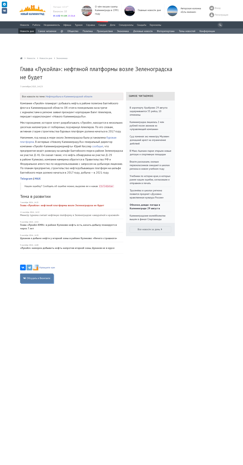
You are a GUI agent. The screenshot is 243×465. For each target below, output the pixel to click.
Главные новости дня (149, 10)
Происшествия (105, 31)
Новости (24, 24)
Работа (36, 24)
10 (60, 11)
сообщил (97, 146)
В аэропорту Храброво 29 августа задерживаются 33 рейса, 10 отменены (148, 111)
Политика (88, 31)
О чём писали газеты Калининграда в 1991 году (107, 10)
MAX (38, 178)
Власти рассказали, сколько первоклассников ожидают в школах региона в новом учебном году (150, 165)
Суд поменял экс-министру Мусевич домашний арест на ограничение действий (149, 140)
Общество (72, 31)
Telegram (26, 178)
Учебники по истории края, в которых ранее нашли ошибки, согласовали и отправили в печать (150, 179)
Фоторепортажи (166, 31)
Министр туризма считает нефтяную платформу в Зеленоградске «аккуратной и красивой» (69, 215)
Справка (90, 24)
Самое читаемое (47, 31)
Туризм (79, 24)
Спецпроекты (126, 24)
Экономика (123, 31)
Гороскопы (155, 24)
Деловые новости (143, 31)
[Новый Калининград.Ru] (21, 58)
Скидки (102, 24)
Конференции (207, 31)
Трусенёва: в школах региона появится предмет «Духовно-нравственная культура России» (147, 194)
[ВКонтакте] (23, 267)
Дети (112, 24)
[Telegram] (29, 267)
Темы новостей (187, 31)
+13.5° (60, 7)
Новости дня (27, 31)
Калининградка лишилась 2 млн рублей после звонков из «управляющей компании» (147, 125)
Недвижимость (52, 24)
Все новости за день (149, 229)
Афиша (67, 24)
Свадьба (141, 24)
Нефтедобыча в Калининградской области (69, 96)
